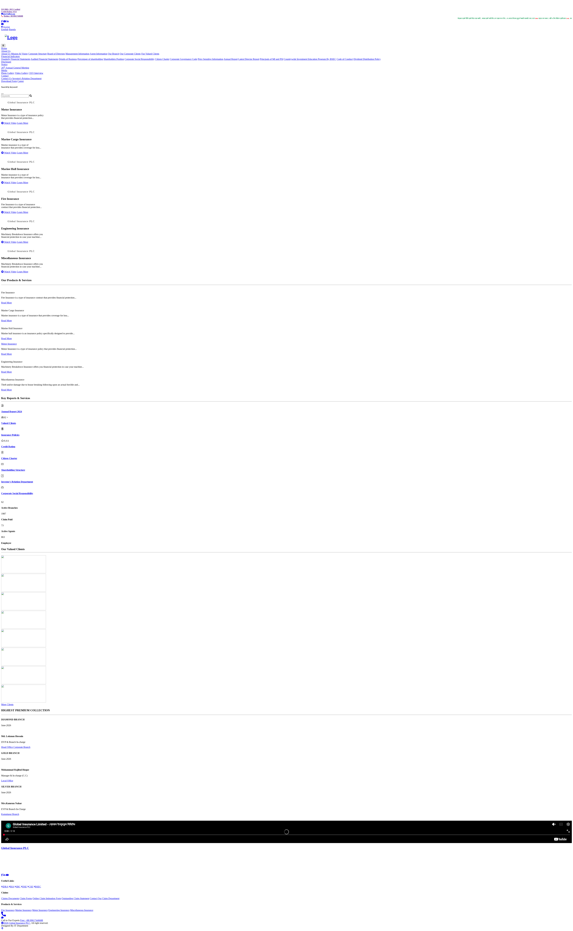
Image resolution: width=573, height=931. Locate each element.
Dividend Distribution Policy (367, 59)
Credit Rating (8, 446)
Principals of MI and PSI (271, 59)
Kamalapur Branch (10, 814)
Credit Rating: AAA (9, 12)
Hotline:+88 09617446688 (13, 16)
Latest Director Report (248, 59)
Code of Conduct (345, 59)
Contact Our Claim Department (104, 898)
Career (20, 81)
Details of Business (68, 59)
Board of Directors (56, 53)
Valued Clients (8, 423)
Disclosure (6, 62)
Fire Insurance (8, 910)
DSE (24, 886)
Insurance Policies (10, 435)
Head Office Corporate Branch (15, 747)
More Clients (7, 704)
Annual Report (231, 59)
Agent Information (98, 53)
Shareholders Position (114, 59)
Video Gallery (21, 73)
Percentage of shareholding (90, 59)
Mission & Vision (19, 53)
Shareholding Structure (13, 470)
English (4, 29)
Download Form (9, 81)
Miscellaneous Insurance (81, 910)
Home (4, 48)
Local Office (7, 780)
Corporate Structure (37, 53)
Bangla (12, 29)
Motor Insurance (9, 344)
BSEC (38, 886)
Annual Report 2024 (11, 411)
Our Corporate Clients (130, 53)
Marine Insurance (23, 910)
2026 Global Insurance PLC (17, 923)
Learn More (22, 123)
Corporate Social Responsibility (139, 59)
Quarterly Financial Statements (15, 59)
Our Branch (113, 53)
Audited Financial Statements (44, 59)
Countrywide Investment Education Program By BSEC (310, 59)
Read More (6, 302)
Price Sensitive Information (210, 59)
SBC (18, 886)
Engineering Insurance (59, 910)
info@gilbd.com (9, 14)
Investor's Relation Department (26, 78)
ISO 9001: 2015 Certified (10, 9)
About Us (5, 53)
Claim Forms (26, 898)
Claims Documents (10, 898)
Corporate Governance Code (183, 59)
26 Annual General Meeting (15, 67)
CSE (31, 886)
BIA (12, 886)
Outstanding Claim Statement (75, 898)
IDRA (5, 886)
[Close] (2, 93)
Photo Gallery (7, 73)
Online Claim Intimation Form (47, 898)
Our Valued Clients (150, 53)
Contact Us (6, 78)
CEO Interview (36, 73)
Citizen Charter (162, 59)
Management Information (77, 53)
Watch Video (10, 123)
